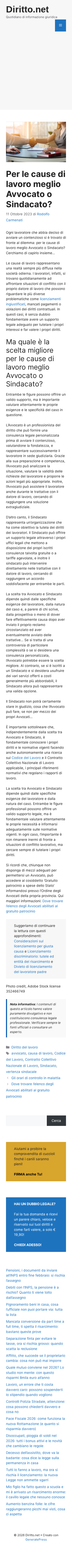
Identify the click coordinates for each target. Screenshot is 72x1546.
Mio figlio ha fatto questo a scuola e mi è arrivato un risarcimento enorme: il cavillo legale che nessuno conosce (36, 1492)
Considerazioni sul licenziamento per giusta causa (33, 946)
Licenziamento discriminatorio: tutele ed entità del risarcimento (34, 956)
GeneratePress (36, 1539)
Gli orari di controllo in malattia (35, 1078)
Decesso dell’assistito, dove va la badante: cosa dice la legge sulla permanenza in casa (32, 1458)
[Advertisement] (36, 74)
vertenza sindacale (21, 1072)
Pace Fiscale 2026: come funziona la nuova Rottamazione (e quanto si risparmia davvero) (35, 1424)
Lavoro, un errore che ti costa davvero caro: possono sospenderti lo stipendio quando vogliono (34, 1389)
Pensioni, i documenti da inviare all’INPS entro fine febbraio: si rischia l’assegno (35, 1275)
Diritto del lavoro (24, 1047)
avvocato (18, 1053)
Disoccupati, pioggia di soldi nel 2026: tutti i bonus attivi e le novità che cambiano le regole (34, 1441)
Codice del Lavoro (26, 758)
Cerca (56, 1121)
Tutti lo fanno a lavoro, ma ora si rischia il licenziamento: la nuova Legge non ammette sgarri (32, 1475)
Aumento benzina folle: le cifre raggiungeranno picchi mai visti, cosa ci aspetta (35, 1509)
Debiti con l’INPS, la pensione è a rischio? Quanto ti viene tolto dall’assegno (32, 1292)
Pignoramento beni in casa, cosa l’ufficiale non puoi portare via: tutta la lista (34, 1309)
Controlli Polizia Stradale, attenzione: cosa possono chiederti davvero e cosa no (35, 1407)
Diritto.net (27, 9)
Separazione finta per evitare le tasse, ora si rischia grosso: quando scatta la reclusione (34, 1344)
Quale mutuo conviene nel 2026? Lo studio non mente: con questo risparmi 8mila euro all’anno (35, 1372)
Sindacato (48, 1066)
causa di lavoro (40, 1053)
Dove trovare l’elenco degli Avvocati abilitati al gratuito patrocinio (34, 906)
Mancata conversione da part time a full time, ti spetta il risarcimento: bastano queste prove (35, 1326)
